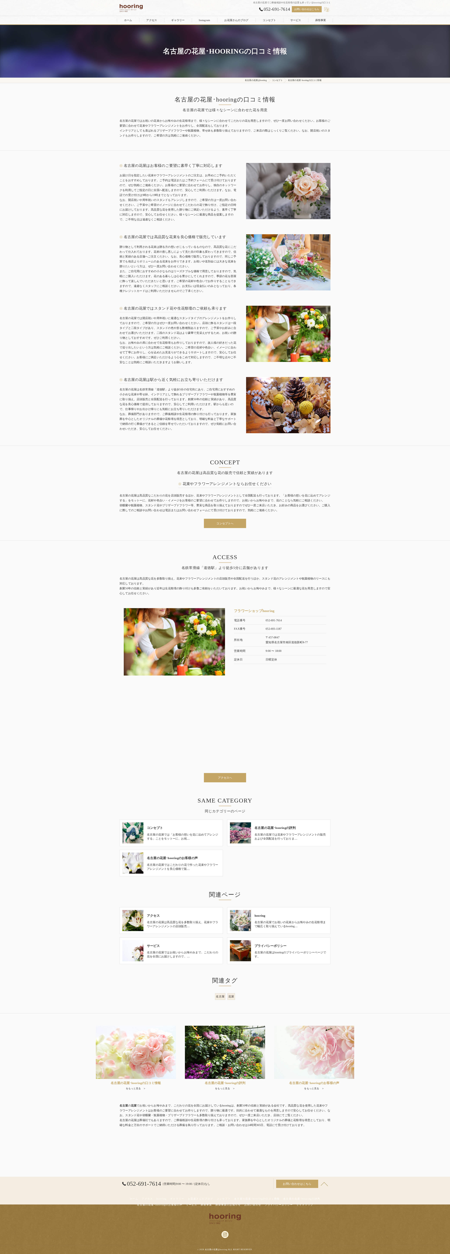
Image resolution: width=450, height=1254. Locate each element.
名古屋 (220, 996)
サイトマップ (304, 1204)
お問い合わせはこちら (306, 9)
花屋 (231, 996)
